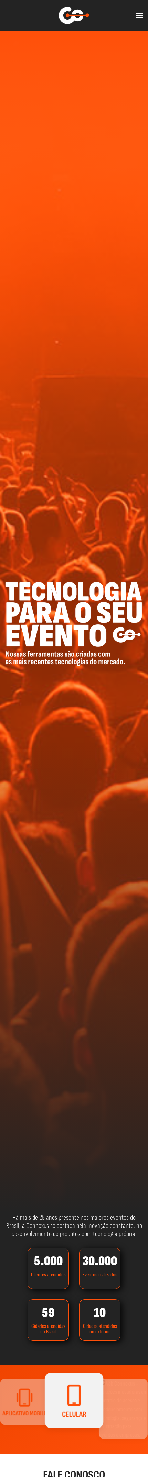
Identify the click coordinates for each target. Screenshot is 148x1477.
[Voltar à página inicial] (74, 15)
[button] (139, 15)
